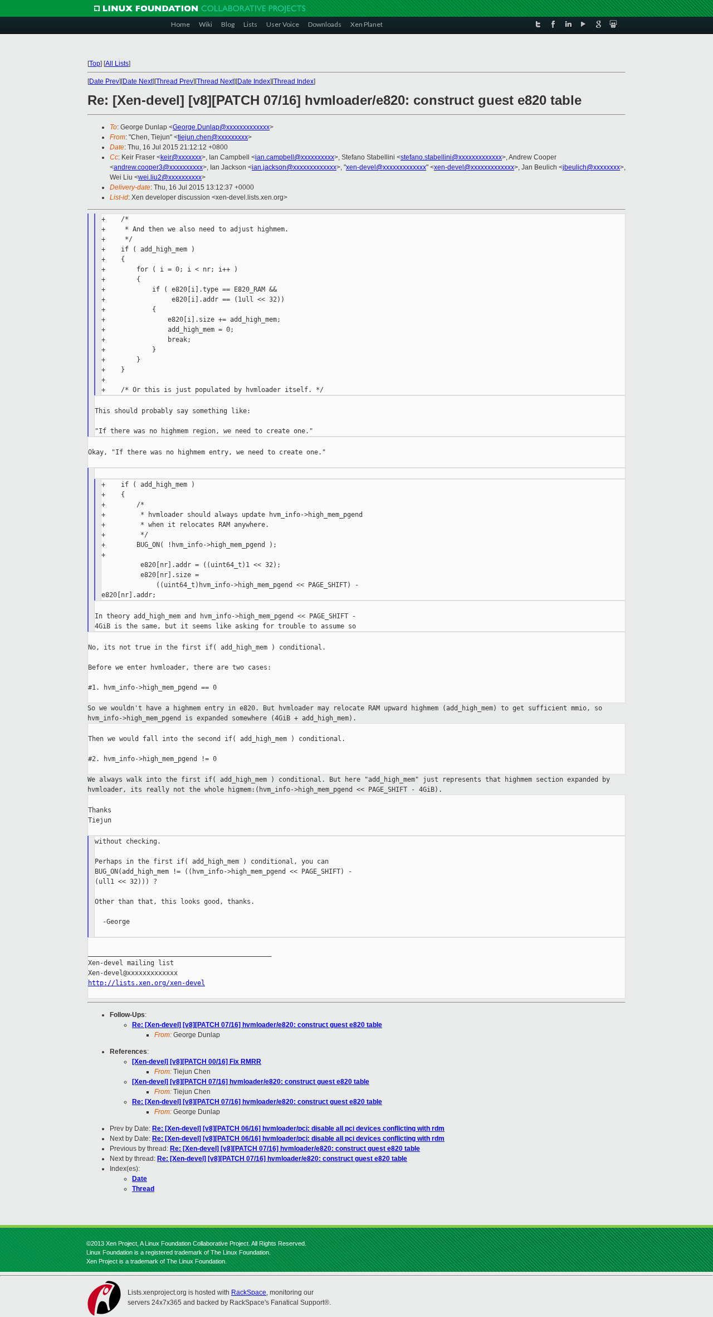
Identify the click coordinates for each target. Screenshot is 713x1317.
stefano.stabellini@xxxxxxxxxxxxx (451, 157)
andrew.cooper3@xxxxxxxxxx (158, 167)
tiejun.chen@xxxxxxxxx (213, 137)
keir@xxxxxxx (181, 157)
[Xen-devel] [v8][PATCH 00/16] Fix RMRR (196, 1062)
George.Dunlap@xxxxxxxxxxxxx (221, 127)
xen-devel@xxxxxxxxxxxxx (386, 167)
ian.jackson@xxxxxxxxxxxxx (294, 167)
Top (94, 63)
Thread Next (215, 81)
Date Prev (104, 81)
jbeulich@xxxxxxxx (591, 167)
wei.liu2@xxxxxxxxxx (170, 177)
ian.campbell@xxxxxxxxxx (294, 157)
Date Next (138, 81)
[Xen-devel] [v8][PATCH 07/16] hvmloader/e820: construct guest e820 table (250, 1082)
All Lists (117, 63)
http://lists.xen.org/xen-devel (146, 983)
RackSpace (248, 1292)
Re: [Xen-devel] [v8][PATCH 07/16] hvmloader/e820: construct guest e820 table (257, 1025)
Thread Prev (174, 81)
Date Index (253, 81)
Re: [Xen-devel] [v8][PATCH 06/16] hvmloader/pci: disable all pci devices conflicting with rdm (298, 1128)
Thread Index (294, 81)
